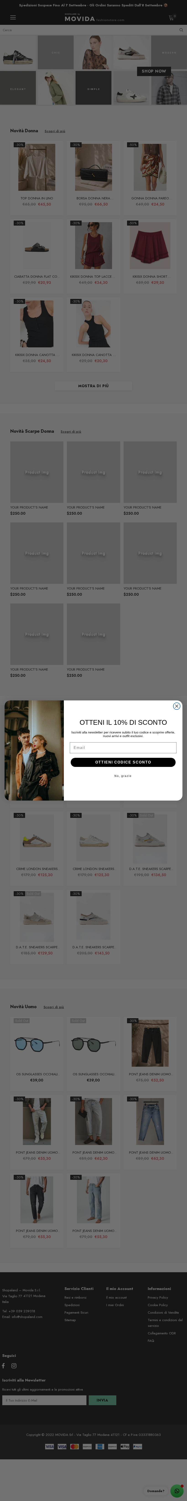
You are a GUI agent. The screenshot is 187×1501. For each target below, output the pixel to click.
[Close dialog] (176, 706)
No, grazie (123, 776)
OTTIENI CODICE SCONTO (123, 762)
